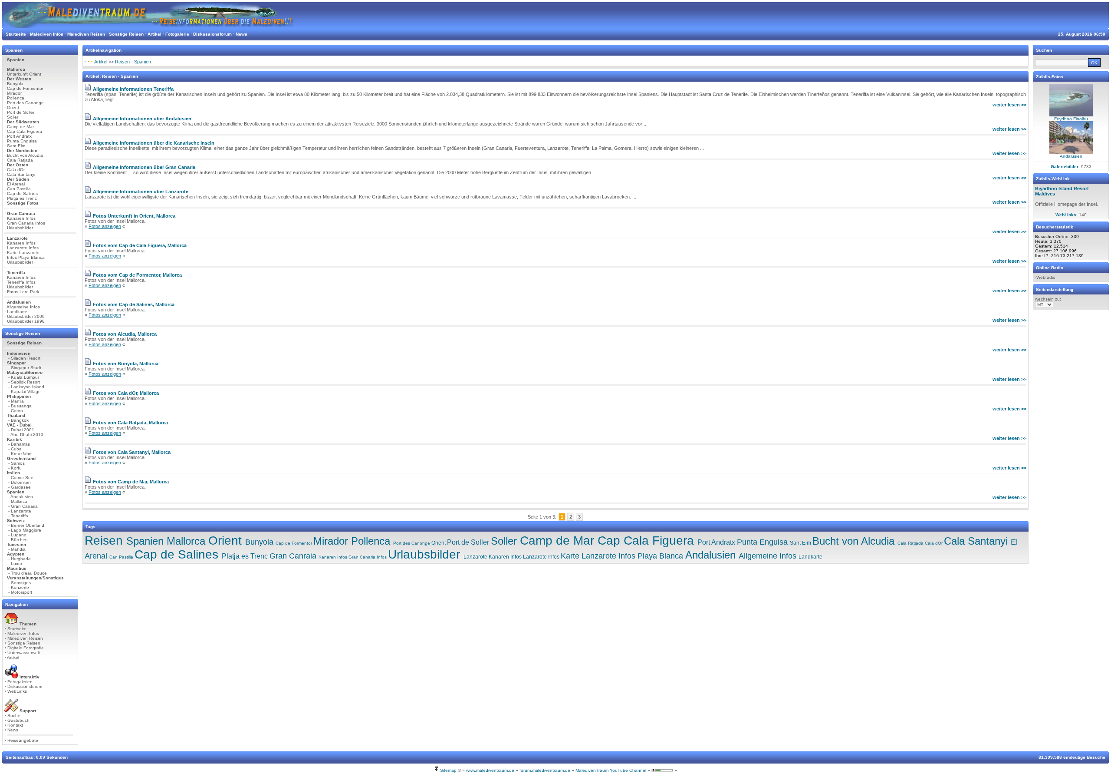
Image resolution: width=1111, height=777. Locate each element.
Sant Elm (16, 145)
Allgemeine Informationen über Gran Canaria (144, 167)
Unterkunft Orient (24, 74)
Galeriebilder (1064, 166)
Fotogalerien (20, 681)
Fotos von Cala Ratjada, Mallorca (130, 422)
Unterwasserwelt (23, 652)
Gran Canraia (293, 556)
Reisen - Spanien (133, 61)
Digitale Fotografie (25, 647)
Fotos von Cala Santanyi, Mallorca (132, 452)
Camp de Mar (20, 126)
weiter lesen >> (1009, 104)
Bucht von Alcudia (25, 155)
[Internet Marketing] (662, 770)
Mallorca (186, 541)
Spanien (145, 541)
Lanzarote (475, 557)
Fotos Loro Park (23, 291)
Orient (13, 107)
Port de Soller (20, 112)
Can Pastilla (19, 188)
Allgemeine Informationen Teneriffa (133, 89)
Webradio (1045, 277)
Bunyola (15, 83)
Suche (13, 715)
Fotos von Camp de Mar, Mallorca (131, 481)
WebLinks (17, 691)
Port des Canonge (25, 102)
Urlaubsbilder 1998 (26, 321)
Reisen (104, 540)
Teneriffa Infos (21, 282)
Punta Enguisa (22, 141)
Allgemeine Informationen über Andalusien (142, 118)
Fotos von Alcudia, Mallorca (125, 334)
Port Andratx (19, 136)
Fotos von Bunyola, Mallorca (125, 363)
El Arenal (16, 184)
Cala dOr (16, 169)
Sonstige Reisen (23, 643)
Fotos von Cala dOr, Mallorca (126, 393)
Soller (12, 117)
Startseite (16, 628)
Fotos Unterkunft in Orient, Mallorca (134, 215)
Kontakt (15, 725)
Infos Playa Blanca (26, 257)
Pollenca (15, 98)
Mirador (14, 93)
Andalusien (710, 555)
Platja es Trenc (22, 198)
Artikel (13, 657)
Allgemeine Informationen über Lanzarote (140, 191)
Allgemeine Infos (23, 306)
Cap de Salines (22, 193)
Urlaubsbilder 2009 (26, 316)
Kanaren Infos (21, 218)
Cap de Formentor (25, 88)
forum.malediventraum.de (544, 770)
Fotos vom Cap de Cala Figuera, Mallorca (140, 245)
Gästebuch (18, 720)
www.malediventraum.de (490, 770)
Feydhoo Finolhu (1071, 118)
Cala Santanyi (21, 174)
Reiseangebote (22, 740)
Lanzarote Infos (23, 247)
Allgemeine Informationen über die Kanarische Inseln (153, 142)
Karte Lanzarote (23, 252)
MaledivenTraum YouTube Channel (610, 770)
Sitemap (448, 770)
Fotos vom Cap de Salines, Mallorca (133, 304)
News (12, 729)
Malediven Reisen (25, 638)
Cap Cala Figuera (24, 131)
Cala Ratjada (20, 160)
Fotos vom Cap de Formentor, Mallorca (137, 275)
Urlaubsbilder (20, 227)
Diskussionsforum (24, 686)
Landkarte (17, 311)
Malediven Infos (23, 633)
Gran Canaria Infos (26, 223)
